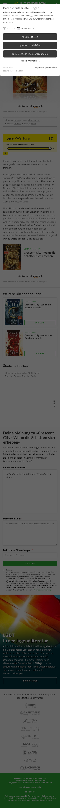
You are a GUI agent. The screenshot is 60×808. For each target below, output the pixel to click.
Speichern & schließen (30, 45)
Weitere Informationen (30, 60)
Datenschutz (51, 67)
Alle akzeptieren (30, 36)
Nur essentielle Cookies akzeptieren (30, 53)
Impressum (40, 67)
